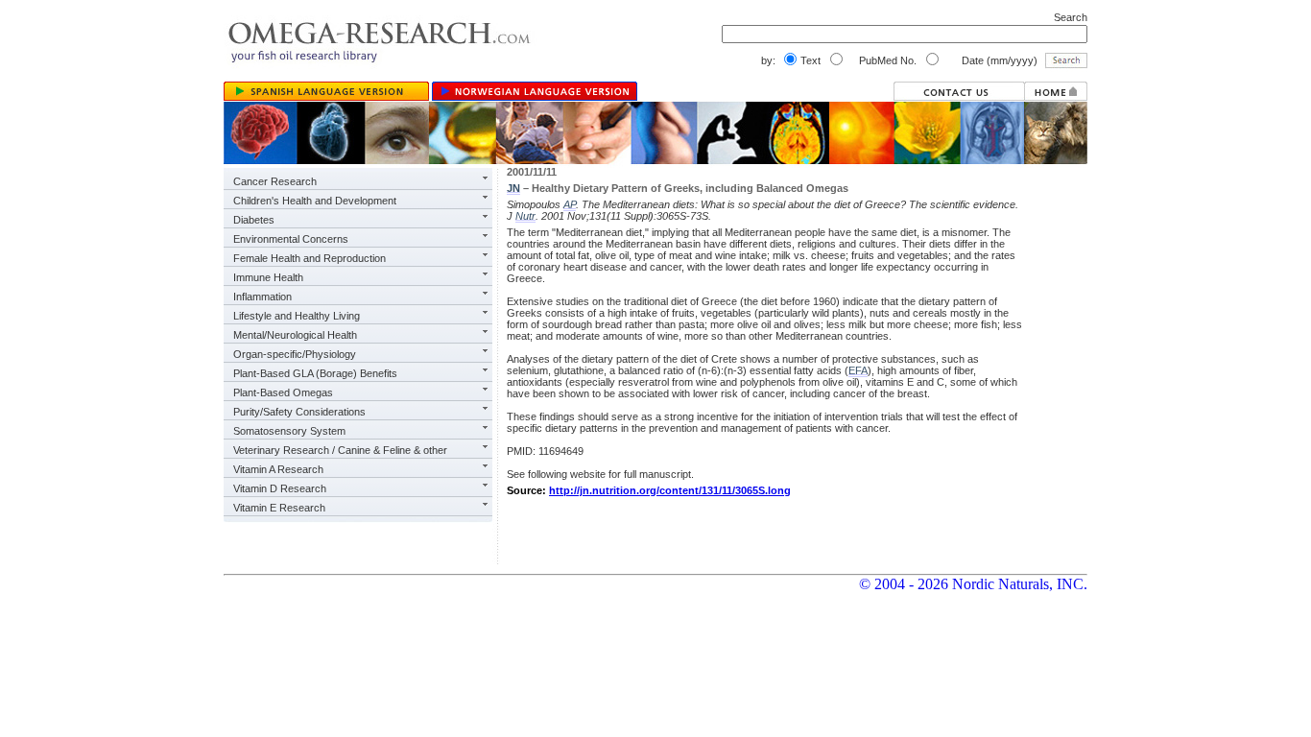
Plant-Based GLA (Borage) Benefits (315, 373)
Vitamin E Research (279, 507)
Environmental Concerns (290, 239)
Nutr (525, 216)
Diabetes (253, 220)
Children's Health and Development (314, 200)
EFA (858, 370)
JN (513, 188)
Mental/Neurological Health (295, 335)
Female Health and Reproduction (309, 258)
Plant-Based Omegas (283, 392)
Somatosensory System (289, 431)
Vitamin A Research (278, 469)
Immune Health (268, 277)
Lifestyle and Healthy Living (296, 315)
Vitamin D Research (279, 488)
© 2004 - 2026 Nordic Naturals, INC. (973, 584)
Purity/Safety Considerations (299, 411)
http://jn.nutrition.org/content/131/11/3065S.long (670, 490)
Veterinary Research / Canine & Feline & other (340, 450)
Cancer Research (275, 181)
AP (569, 204)
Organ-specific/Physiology (294, 354)
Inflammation (262, 296)
